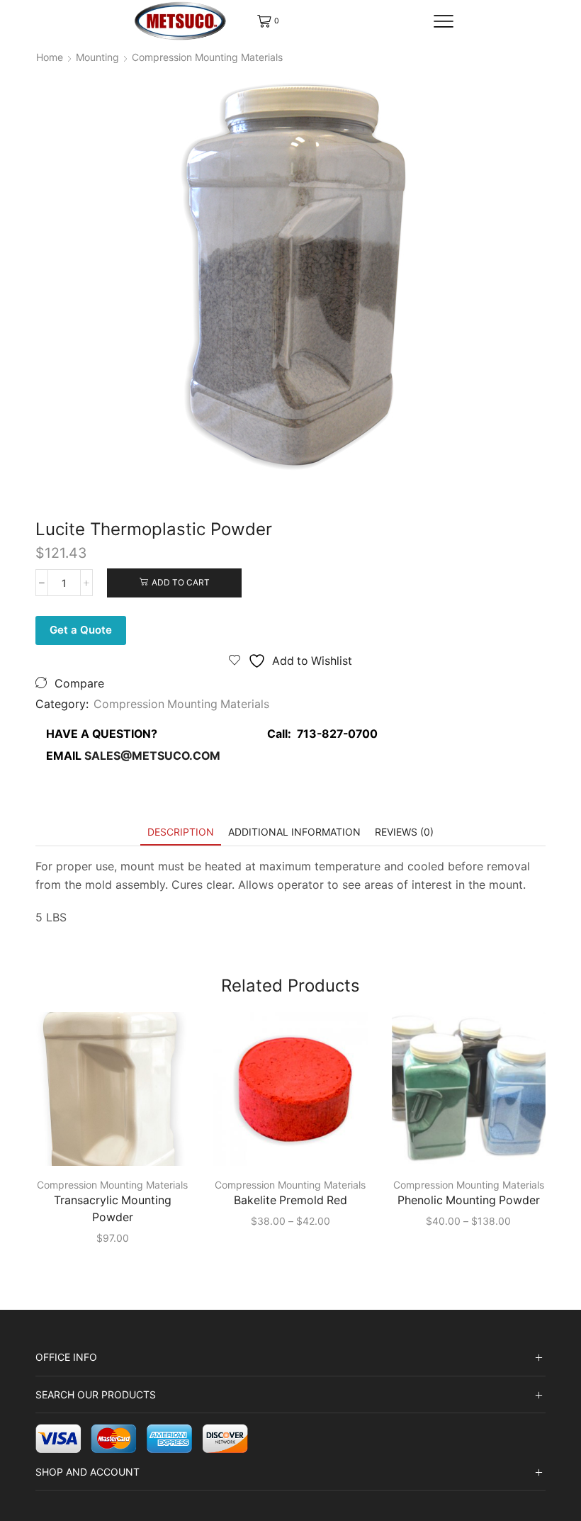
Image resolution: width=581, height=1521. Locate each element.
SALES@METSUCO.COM (152, 756)
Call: (318, 734)
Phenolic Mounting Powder (468, 1200)
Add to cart (181, 582)
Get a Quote (81, 629)
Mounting (97, 57)
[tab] (180, 832)
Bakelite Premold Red (290, 1200)
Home (49, 57)
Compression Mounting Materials (207, 57)
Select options (120, 1142)
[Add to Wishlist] (159, 1143)
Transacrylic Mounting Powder (112, 1209)
